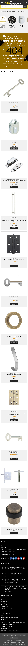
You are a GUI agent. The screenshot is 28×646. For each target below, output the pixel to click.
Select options (14, 186)
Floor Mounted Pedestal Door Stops (14, 529)
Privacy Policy (4, 603)
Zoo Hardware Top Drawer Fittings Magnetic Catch (14, 180)
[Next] (26, 23)
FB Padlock (14, 142)
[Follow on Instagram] (13, 558)
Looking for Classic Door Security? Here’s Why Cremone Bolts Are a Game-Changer (16, 588)
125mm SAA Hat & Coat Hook (14, 374)
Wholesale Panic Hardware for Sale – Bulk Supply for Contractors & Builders (15, 568)
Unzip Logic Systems (20, 644)
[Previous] (1, 23)
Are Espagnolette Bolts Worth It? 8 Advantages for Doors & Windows (14, 574)
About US (9, 640)
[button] (2, 2)
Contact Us (4, 601)
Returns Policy (5, 606)
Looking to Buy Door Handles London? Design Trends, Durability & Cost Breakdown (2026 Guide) (15, 581)
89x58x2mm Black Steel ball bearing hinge (14, 259)
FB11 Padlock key (14, 452)
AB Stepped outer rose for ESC (14, 336)
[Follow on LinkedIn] (21, 558)
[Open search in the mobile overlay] (23, 2)
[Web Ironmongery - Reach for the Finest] (13, 2)
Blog (14, 640)
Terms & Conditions (6, 605)
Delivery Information (6, 608)
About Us (3, 599)
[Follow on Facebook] (11, 558)
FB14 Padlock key (14, 298)
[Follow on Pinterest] (18, 558)
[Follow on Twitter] (16, 558)
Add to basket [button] (14, 110)
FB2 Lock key (14, 104)
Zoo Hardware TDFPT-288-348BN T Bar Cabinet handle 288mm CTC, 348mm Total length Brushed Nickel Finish (14, 220)
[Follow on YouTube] (24, 558)
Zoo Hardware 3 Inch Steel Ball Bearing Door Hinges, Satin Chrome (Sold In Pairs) (14, 413)
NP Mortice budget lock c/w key (14, 490)
